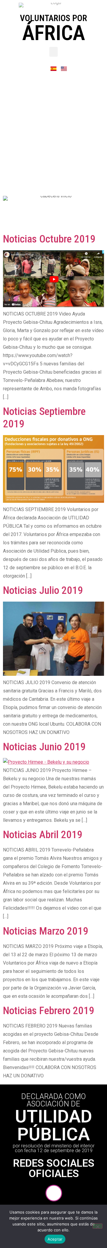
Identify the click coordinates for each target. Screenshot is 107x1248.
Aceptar (55, 1239)
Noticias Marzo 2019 (45, 931)
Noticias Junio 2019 (44, 747)
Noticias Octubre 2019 (49, 239)
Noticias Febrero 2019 (48, 1011)
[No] (97, 1226)
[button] (53, 52)
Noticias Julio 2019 (43, 590)
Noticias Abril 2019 (42, 835)
